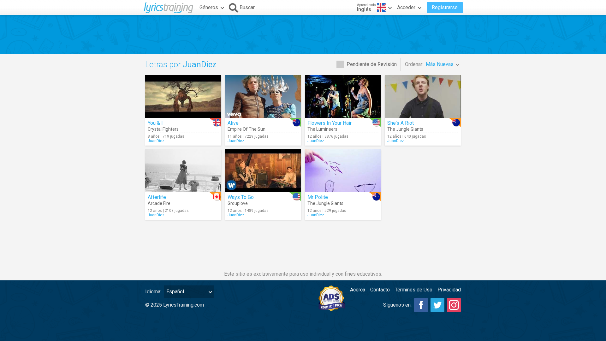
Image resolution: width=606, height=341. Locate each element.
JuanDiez (156, 141)
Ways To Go (241, 197)
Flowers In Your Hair (329, 123)
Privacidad (449, 290)
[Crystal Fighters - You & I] (183, 96)
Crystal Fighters (163, 129)
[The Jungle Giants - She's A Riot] (423, 96)
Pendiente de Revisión (372, 64)
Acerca (357, 290)
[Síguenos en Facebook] (421, 305)
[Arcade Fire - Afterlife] (183, 170)
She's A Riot (400, 123)
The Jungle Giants (405, 129)
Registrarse (445, 7)
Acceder (406, 7)
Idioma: (153, 292)
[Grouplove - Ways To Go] (263, 170)
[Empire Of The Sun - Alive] (263, 96)
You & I (155, 123)
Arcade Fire (159, 203)
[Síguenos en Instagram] (454, 305)
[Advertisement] (303, 34)
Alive (233, 123)
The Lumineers (322, 129)
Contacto (380, 290)
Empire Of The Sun (246, 129)
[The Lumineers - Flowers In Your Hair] (343, 96)
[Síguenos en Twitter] (437, 305)
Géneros (208, 7)
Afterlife (157, 197)
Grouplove (238, 203)
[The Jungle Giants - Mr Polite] (343, 170)
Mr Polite (317, 197)
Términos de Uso (413, 290)
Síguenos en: (397, 305)
